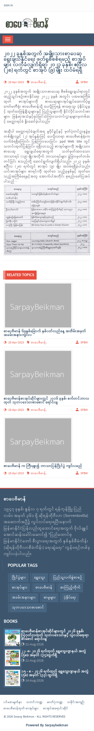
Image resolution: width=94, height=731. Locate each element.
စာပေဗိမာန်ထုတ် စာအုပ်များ (21, 708)
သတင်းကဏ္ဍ (34, 702)
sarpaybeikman (27, 23)
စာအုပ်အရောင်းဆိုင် (55, 708)
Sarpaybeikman (56, 725)
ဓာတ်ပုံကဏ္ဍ (55, 702)
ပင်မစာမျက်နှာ (13, 702)
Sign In (8, 5)
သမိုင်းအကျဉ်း (76, 702)
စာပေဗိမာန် (38, 82)
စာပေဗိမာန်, (39, 342)
